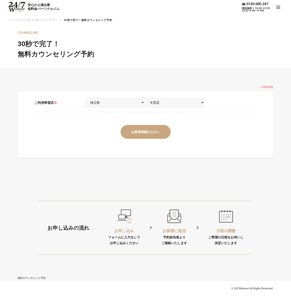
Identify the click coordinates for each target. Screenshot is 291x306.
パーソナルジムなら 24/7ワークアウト (33, 20)
